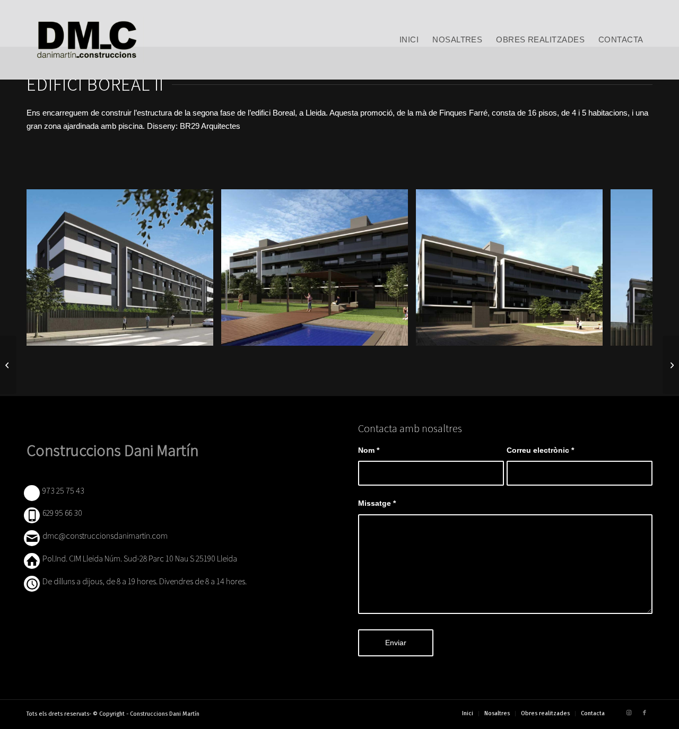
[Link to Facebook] (644, 713)
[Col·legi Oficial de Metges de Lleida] (8, 365)
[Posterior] (629, 268)
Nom (368, 450)
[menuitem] (409, 39)
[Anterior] (50, 268)
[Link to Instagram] (629, 713)
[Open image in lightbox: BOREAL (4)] (591, 334)
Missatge (377, 503)
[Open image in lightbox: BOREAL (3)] (396, 334)
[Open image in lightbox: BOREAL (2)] (201, 334)
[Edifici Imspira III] (671, 365)
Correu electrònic (540, 450)
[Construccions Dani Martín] (86, 39)
